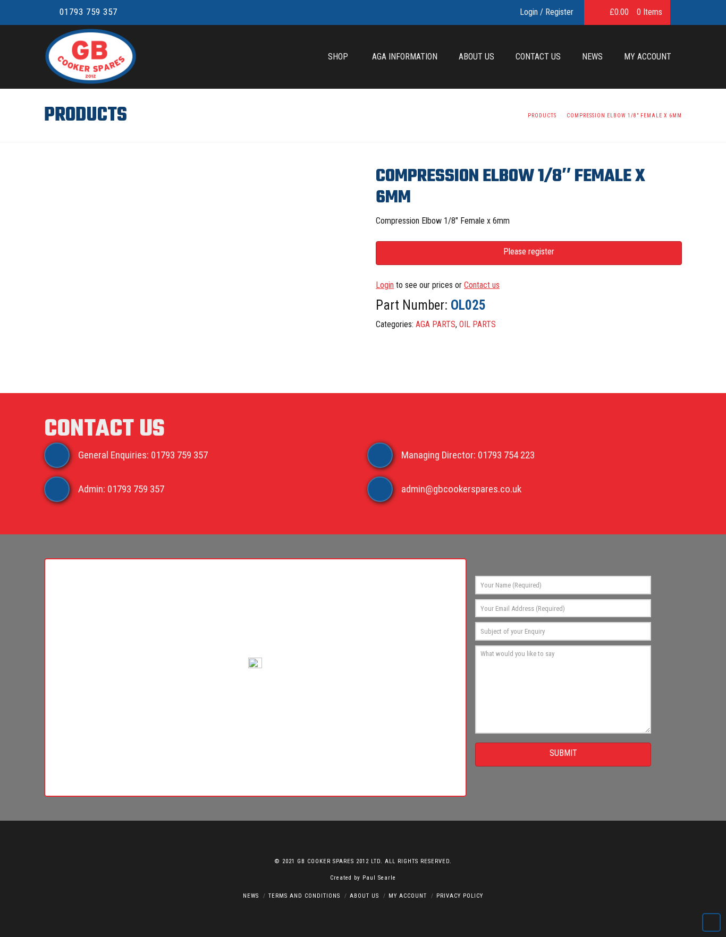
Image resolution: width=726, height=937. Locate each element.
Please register (528, 251)
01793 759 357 (88, 11)
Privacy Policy (459, 895)
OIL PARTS (477, 324)
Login (385, 285)
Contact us (482, 285)
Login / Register (546, 12)
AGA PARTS (435, 324)
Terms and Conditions (304, 895)
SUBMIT (563, 753)
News (251, 895)
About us (364, 895)
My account (408, 895)
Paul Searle (379, 877)
